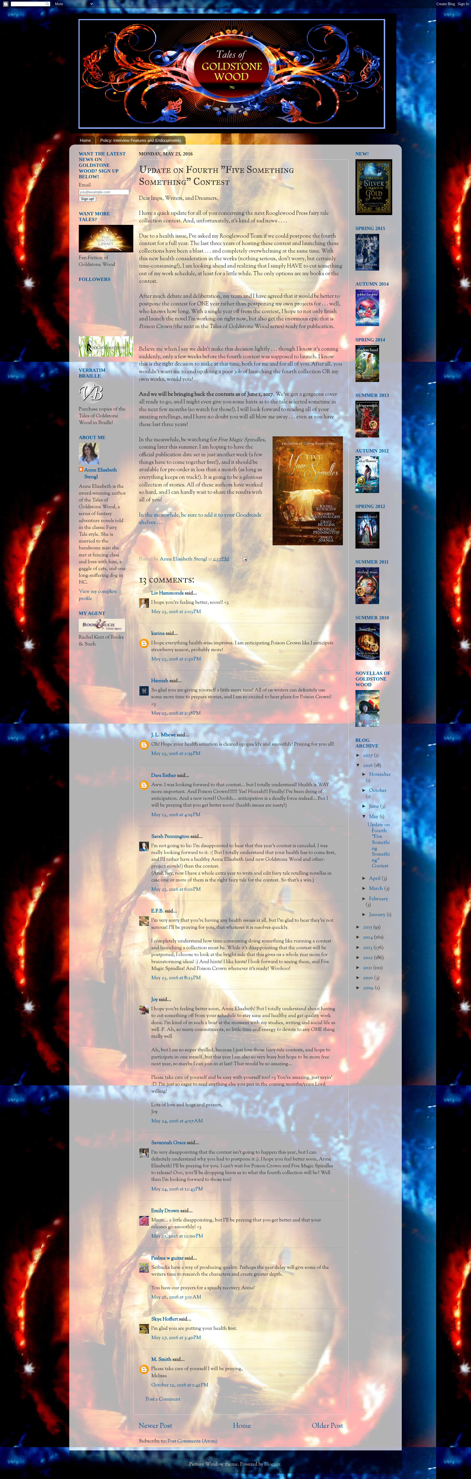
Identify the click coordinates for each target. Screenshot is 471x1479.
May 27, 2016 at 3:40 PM (176, 1338)
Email (85, 185)
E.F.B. (157, 911)
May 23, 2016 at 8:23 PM (176, 978)
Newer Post (155, 1426)
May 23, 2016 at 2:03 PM (176, 612)
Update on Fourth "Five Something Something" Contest (379, 846)
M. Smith (161, 1359)
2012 (368, 957)
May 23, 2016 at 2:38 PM (176, 713)
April (375, 878)
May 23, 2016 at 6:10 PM (176, 889)
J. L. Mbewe (163, 735)
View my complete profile (98, 595)
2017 (368, 755)
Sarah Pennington (170, 836)
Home (85, 140)
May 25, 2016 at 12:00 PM (177, 1236)
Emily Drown (165, 1211)
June (374, 806)
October (378, 790)
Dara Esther (163, 775)
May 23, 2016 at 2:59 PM (175, 753)
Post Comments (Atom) (192, 1441)
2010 (368, 978)
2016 (368, 765)
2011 (368, 968)
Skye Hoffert (164, 1319)
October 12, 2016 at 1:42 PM (179, 1385)
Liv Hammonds (167, 593)
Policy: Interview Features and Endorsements (140, 140)
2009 (369, 988)
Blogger (272, 1464)
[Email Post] (244, 559)
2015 (368, 927)
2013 (368, 947)
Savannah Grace (168, 1143)
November (380, 774)
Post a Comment (163, 1399)
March (376, 888)
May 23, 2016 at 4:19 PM (175, 815)
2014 (368, 937)
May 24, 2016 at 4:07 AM (177, 1121)
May (374, 816)
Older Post (327, 1426)
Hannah (159, 681)
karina (158, 633)
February (378, 899)
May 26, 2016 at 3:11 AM (176, 1297)
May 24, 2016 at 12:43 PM (177, 1189)
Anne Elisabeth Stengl (100, 474)
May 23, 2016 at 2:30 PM (176, 659)
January (378, 914)
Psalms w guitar (167, 1258)
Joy (154, 999)
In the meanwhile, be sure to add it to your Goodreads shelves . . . (200, 519)
